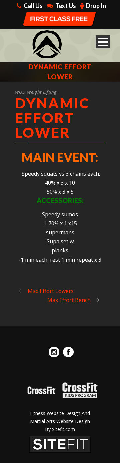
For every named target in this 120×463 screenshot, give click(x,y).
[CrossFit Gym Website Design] (60, 443)
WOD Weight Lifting (36, 92)
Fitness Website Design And (60, 413)
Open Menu (103, 41)
